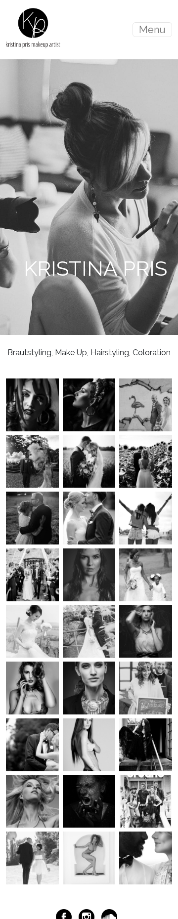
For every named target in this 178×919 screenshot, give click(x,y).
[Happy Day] (145, 574)
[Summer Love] (145, 460)
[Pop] (32, 800)
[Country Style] (89, 630)
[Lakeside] (145, 857)
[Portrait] (89, 687)
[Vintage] (32, 744)
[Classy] (32, 857)
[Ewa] (89, 744)
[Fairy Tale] (32, 574)
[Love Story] (89, 517)
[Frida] (89, 404)
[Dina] (89, 574)
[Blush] (32, 460)
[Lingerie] (32, 687)
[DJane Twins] (145, 517)
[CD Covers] (89, 800)
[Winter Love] (145, 687)
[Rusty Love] (145, 404)
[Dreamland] (145, 630)
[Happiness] (32, 517)
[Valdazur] (89, 857)
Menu (152, 30)
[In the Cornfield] (89, 460)
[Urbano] (145, 800)
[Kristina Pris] (33, 29)
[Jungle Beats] (32, 404)
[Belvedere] (32, 630)
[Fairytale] (145, 744)
